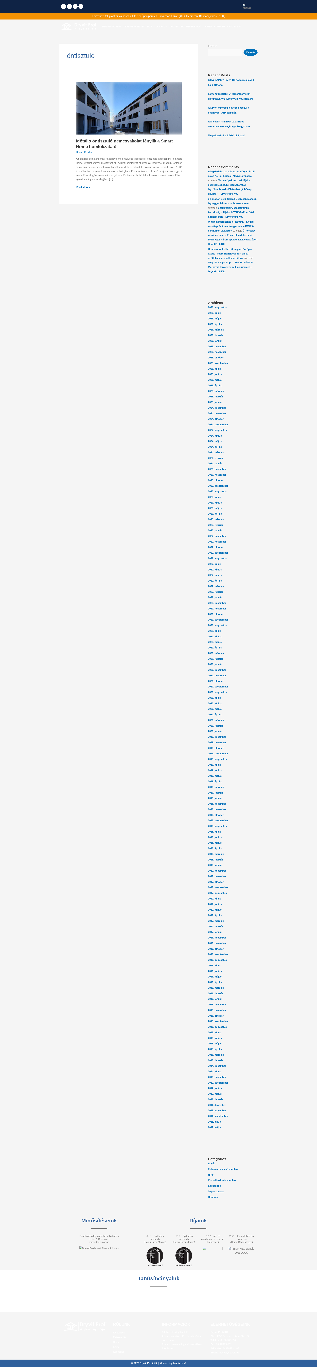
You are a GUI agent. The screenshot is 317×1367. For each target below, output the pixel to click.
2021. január (215, 664)
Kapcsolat (118, 1351)
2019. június (215, 770)
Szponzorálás (216, 1191)
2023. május (215, 508)
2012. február (215, 1099)
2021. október (216, 614)
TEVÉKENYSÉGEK (134, 26)
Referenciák (119, 1337)
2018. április (215, 848)
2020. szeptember (218, 686)
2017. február (215, 926)
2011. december (217, 1105)
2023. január (215, 530)
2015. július (214, 1032)
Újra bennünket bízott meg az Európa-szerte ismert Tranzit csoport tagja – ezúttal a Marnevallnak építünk (230, 253)
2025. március (216, 391)
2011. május (214, 1127)
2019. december (217, 736)
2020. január (215, 731)
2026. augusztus (217, 307)
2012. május (215, 1093)
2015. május (215, 1043)
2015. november (217, 1010)
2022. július (214, 564)
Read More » (83, 186)
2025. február (215, 396)
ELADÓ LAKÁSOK (157, 26)
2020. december (217, 669)
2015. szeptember (218, 1021)
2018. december (217, 803)
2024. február (215, 458)
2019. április (215, 781)
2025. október (216, 357)
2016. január (215, 998)
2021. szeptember (218, 619)
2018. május (215, 842)
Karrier (116, 1347)
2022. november (217, 541)
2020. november (217, 675)
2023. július (214, 497)
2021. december (217, 603)
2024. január (215, 463)
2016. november (217, 943)
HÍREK (208, 26)
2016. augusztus (217, 959)
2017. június (215, 904)
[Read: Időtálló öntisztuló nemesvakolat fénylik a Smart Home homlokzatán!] (129, 107)
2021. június (215, 636)
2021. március (216, 653)
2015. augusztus (217, 1026)
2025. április (215, 385)
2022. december (217, 536)
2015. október (216, 1015)
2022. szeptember (218, 552)
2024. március (216, 452)
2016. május (215, 976)
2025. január (215, 402)
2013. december (217, 1077)
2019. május (215, 775)
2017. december (217, 870)
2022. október (216, 547)
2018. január (215, 865)
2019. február (215, 792)
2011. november (217, 1110)
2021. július (214, 630)
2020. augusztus (217, 692)
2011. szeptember (218, 1116)
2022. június (215, 569)
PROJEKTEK (176, 26)
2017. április (215, 915)
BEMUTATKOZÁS (112, 26)
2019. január (215, 798)
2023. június (215, 502)
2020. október (216, 681)
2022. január (215, 597)
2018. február (215, 859)
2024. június (215, 435)
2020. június (215, 703)
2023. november (217, 474)
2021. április (215, 647)
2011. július (214, 1121)
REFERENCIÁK (194, 26)
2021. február (215, 658)
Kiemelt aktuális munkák (222, 1180)
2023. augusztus (217, 491)
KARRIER (219, 26)
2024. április (215, 446)
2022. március (216, 586)
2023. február (215, 525)
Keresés (212, 46)
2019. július (214, 764)
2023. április (215, 513)
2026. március (216, 329)
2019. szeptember (218, 753)
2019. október (216, 748)
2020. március (216, 720)
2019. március (216, 787)
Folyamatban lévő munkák (223, 1169)
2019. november (217, 742)
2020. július (214, 697)
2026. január (215, 340)
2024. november (217, 413)
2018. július (214, 831)
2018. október (216, 815)
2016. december (217, 937)
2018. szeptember (218, 820)
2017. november (217, 876)
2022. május (215, 575)
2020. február (215, 725)
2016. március (216, 987)
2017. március (216, 920)
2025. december (217, 346)
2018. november (217, 809)
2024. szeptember (218, 424)
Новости (213, 1197)
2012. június (215, 1088)
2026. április (215, 324)
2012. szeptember (218, 1082)
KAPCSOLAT (234, 26)
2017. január (215, 932)
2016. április (215, 982)
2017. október (216, 881)
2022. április (215, 580)
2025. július (214, 368)
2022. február (215, 591)
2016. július (214, 965)
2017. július (214, 898)
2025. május (215, 379)
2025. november (217, 352)
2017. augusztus (217, 893)
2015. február (215, 1060)
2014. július (214, 1071)
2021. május (215, 642)
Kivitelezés (119, 1332)
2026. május (215, 318)
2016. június (215, 971)
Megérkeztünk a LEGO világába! (226, 135)
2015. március (216, 1054)
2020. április (215, 714)
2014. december (217, 1065)
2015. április (215, 1049)
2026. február (215, 335)
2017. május (215, 909)
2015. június (215, 1038)
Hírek (79, 152)
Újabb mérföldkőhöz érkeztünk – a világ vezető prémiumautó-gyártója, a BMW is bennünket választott (231, 226)
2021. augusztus (217, 625)
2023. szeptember (218, 485)
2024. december (217, 407)
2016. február (215, 993)
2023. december (217, 469)
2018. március (216, 854)
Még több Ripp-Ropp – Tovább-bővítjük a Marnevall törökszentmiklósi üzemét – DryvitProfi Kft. (231, 267)
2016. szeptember (218, 954)
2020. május (215, 708)
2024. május (215, 441)
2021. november (217, 608)
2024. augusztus (217, 430)
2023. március (216, 519)
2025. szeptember (218, 363)
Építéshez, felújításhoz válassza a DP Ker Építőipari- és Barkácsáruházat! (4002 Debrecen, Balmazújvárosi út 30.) (158, 16)
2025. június (215, 374)
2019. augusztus (217, 759)
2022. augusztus (217, 558)
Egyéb (211, 1163)
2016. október (216, 948)
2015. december (217, 1004)
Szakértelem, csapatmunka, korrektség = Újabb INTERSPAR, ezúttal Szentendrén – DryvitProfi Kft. (231, 212)
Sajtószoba (214, 1185)
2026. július (214, 313)
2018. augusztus (217, 826)
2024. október (216, 418)
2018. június (215, 837)
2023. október (216, 480)
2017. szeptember (218, 887)
